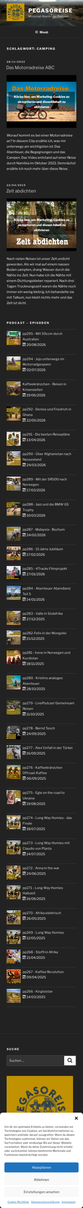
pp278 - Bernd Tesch (39, 728)
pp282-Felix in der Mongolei (44, 633)
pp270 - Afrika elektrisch (42, 913)
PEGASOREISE (50, 10)
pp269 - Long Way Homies (43, 933)
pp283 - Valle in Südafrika (43, 614)
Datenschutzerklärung (45, 1202)
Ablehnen (41, 1180)
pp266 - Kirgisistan (38, 991)
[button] (76, 1118)
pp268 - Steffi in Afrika (40, 952)
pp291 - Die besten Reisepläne (46, 434)
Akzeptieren (41, 1168)
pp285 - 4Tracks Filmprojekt (45, 569)
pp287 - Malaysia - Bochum (44, 530)
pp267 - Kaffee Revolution (43, 972)
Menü (44, 32)
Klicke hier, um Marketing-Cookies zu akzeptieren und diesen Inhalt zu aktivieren (41, 101)
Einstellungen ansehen (42, 1192)
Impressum (69, 1202)
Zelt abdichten (21, 191)
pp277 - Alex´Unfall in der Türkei (48, 748)
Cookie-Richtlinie (18, 1202)
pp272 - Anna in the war (41, 868)
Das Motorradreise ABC (30, 67)
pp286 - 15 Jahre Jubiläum (43, 549)
